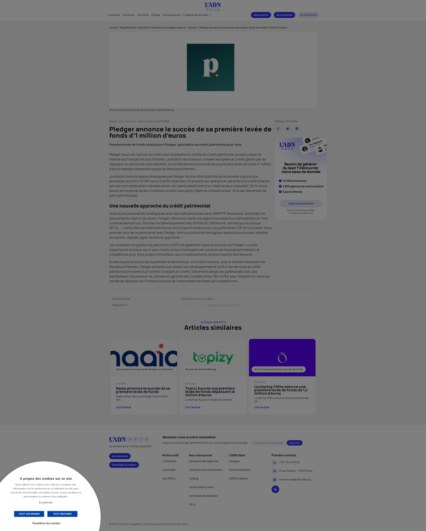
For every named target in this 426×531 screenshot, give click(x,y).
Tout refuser (62, 514)
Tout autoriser (29, 514)
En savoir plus (46, 502)
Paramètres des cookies (46, 523)
